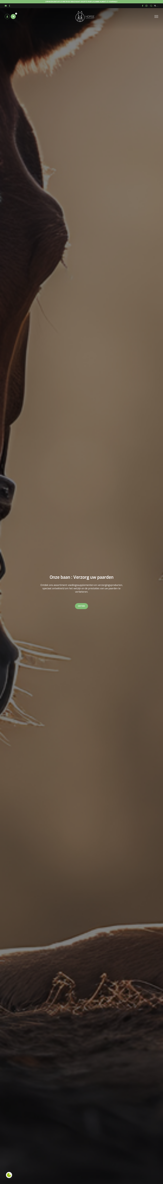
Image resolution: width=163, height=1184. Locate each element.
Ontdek (81, 606)
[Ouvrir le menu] (156, 16)
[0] (13, 16)
